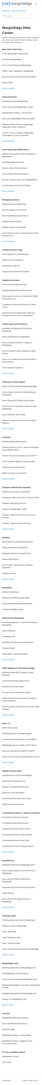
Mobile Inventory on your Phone (14, 473)
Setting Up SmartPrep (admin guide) (16, 598)
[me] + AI (6, 723)
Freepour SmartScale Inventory (16, 487)
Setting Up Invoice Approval (12, 260)
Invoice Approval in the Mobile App (15, 254)
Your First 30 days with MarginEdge (17, 65)
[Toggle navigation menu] (36, 4)
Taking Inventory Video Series (13, 467)
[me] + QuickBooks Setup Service (15, 1024)
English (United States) (30, 1080)
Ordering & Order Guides (13, 382)
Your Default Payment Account (15, 284)
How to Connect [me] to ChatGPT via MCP (18, 751)
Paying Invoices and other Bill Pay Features (19, 887)
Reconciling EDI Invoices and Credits (16, 798)
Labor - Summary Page (11, 943)
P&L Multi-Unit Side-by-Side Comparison (17, 642)
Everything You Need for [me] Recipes (18, 542)
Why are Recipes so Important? (16, 548)
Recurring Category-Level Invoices (15, 216)
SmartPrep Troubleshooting (12, 609)
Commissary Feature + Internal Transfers (21, 813)
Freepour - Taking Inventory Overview (16, 523)
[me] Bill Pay (8, 860)
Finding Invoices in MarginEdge (14, 204)
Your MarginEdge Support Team (16, 54)
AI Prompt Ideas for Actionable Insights (17, 734)
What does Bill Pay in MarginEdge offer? (19, 865)
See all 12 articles (8, 88)
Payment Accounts (10, 280)
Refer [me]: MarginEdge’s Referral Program (18, 119)
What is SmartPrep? (11, 592)
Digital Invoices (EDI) (11, 771)
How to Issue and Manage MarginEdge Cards (19, 979)
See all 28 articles (8, 907)
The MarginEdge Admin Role (13, 162)
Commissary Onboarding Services (15, 823)
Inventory (6, 437)
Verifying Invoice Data (12, 250)
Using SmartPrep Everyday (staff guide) (17, 604)
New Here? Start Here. (12, 49)
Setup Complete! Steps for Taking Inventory (18, 461)
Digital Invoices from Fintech (13, 804)
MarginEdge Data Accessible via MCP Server (19, 745)
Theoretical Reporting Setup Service (16, 681)
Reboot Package (8, 1029)
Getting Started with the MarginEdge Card (20, 968)
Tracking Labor (9, 916)
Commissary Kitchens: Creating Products (17, 846)
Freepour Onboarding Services (14, 503)
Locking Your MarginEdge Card (14, 999)
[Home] (17, 4)
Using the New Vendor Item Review (15, 272)
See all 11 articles (8, 373)
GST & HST (6, 1062)
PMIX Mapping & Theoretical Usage (18, 668)
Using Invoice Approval (11, 266)
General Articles (9, 97)
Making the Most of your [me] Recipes (16, 553)
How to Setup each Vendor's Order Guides (18, 400)
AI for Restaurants (10, 728)
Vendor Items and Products (14, 324)
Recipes (6, 537)
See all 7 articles (8, 429)
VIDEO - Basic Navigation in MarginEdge (18, 71)
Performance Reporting (13, 618)
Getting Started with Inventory (15, 441)
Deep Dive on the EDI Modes (13, 793)
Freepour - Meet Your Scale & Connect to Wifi (21, 497)
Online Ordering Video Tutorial (13, 415)
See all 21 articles (8, 579)
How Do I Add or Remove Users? (14, 168)
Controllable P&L (8, 636)
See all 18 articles (8, 141)
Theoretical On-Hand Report (13, 687)
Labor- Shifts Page (9, 932)
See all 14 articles (8, 191)
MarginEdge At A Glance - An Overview (17, 113)
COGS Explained (8, 631)
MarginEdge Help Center (19, 11)
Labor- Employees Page (11, 937)
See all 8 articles (8, 762)
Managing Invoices (10, 200)
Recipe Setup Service (10, 559)
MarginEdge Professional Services (15, 1018)
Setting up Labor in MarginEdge (14, 926)
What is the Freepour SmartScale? (17, 492)
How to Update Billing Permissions (15, 174)
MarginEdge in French (10, 1056)
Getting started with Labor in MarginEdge (19, 920)
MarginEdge (6, 11)
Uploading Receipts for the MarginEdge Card (19, 993)
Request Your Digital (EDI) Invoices (15, 787)
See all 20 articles (8, 479)
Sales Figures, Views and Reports (15, 654)
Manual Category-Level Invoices (14, 210)
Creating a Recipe (9, 573)
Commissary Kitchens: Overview (16, 817)
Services (6, 1013)
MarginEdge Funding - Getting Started (16, 1035)
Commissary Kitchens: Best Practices (16, 829)
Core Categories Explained (12, 368)
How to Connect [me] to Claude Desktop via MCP (21, 757)
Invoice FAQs (7, 83)
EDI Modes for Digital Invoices (13, 781)
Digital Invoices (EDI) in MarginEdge (18, 775)
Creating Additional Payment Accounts (16, 290)
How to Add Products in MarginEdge (16, 337)
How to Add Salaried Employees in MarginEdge (20, 949)
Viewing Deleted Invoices (12, 221)
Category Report (8, 648)
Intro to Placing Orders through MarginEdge (20, 386)
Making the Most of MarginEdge (16, 101)
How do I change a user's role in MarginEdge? (19, 180)
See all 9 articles (8, 1005)
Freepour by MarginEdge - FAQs (14, 509)
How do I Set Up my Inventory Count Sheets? (19, 456)
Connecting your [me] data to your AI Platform (19, 739)
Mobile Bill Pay (8, 893)
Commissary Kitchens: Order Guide (15, 840)
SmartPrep (7, 588)
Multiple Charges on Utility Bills (14, 227)
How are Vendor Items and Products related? (19, 77)
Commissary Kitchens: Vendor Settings (17, 835)
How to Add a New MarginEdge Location (17, 107)
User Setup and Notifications (15, 150)
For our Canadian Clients (13, 1052)
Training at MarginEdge (13, 59)
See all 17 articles (8, 715)
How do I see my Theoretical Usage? (16, 692)
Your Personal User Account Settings (16, 185)
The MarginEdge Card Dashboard (15, 973)
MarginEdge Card (10, 963)
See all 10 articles (8, 852)
